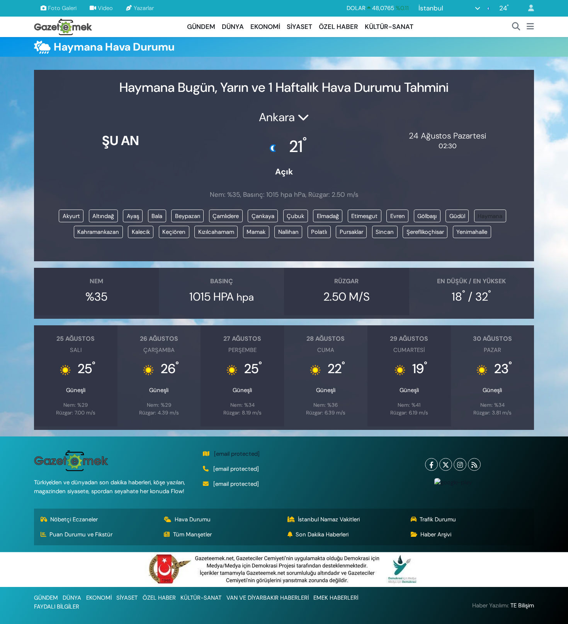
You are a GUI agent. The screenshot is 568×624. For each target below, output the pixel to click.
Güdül (457, 216)
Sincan (385, 232)
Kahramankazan (98, 232)
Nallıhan (288, 232)
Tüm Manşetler (192, 534)
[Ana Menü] (530, 27)
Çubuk (295, 216)
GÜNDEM (201, 26)
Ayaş (133, 216)
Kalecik (141, 232)
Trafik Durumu (438, 519)
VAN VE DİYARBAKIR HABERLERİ (267, 598)
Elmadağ (328, 216)
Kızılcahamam (216, 232)
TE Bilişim (522, 605)
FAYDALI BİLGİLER (56, 606)
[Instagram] (460, 464)
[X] (445, 464)
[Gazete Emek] (63, 26)
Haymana (490, 216)
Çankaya (263, 216)
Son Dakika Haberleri (322, 534)
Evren (397, 216)
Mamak (256, 232)
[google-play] (452, 481)
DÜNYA (233, 26)
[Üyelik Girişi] (528, 8)
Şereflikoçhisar (425, 232)
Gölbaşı (427, 216)
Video (105, 8)
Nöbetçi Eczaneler (74, 519)
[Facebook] (431, 464)
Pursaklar (351, 232)
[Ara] (516, 27)
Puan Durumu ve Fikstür (80, 534)
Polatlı (319, 232)
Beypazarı (187, 216)
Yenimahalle (471, 232)
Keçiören (173, 232)
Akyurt (71, 216)
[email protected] (237, 454)
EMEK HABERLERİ (335, 598)
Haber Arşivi (435, 534)
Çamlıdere (226, 216)
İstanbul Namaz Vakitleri (329, 519)
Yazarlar (144, 8)
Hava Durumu (193, 519)
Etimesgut (364, 216)
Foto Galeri (62, 8)
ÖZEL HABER (338, 26)
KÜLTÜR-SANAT (389, 26)
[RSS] (474, 464)
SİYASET (299, 26)
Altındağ (103, 216)
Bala (156, 216)
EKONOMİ (265, 26)
